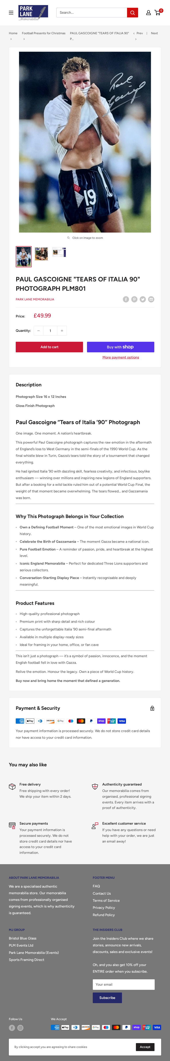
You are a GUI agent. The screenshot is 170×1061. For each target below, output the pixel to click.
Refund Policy (104, 915)
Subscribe (107, 998)
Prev (140, 33)
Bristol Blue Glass (22, 938)
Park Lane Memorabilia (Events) (34, 953)
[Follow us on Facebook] (12, 1028)
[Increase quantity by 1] (62, 330)
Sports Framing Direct (26, 960)
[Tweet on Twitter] (143, 299)
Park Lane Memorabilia (35, 299)
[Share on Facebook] (126, 299)
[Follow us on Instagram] (20, 1028)
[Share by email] (151, 299)
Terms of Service (106, 900)
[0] (157, 12)
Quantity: (23, 330)
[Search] (132, 12)
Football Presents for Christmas (44, 33)
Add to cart (49, 347)
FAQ (96, 886)
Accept (145, 1047)
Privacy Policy (104, 907)
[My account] (148, 12)
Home (13, 33)
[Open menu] (11, 12)
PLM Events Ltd (21, 945)
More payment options (120, 357)
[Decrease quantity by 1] (38, 330)
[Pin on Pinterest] (134, 299)
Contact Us (102, 893)
